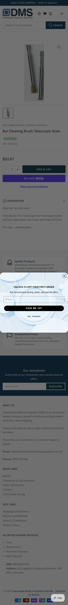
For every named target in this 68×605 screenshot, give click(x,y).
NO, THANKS (34, 317)
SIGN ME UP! (34, 308)
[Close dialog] (65, 276)
